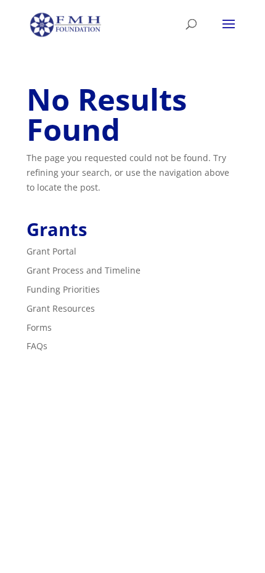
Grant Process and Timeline (83, 270)
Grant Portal (51, 251)
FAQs (36, 346)
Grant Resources (60, 308)
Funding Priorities (63, 289)
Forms (39, 327)
